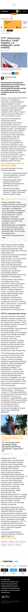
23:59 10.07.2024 (5, 50)
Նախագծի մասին (5, 579)
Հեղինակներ (4, 541)
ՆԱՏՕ (17, 541)
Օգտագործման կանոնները (8, 581)
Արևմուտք (3, 544)
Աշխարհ (15, 566)
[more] (25, 240)
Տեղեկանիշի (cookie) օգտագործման (10, 590)
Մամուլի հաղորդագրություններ (9, 583)
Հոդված (6, 79)
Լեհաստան (22, 541)
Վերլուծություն (23, 566)
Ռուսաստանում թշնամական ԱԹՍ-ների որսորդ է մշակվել (12, 164)
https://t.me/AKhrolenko (8, 538)
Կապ (17, 581)
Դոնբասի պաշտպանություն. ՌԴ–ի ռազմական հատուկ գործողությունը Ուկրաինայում (12, 438)
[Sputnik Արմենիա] (5, 12)
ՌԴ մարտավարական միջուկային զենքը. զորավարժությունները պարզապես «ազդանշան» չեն (13, 446)
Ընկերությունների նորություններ (9, 586)
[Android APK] (5, 596)
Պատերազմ (17, 544)
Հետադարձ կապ (5, 592)
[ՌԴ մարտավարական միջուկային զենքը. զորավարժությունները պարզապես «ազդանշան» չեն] (14, 425)
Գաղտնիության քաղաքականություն (10, 588)
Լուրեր (6, 23)
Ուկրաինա (11, 541)
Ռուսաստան (10, 544)
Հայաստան (8, 566)
